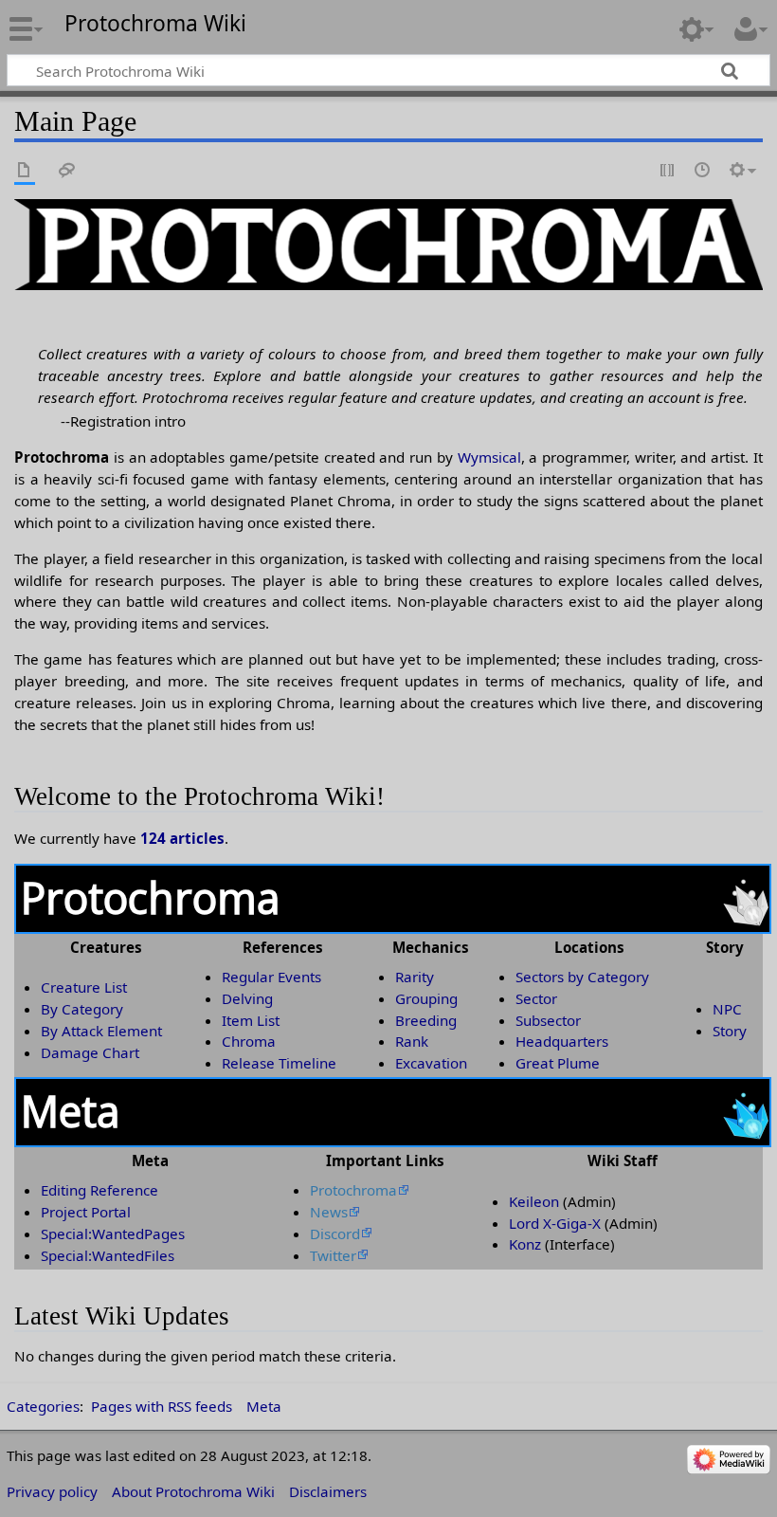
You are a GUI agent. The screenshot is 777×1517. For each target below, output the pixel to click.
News (329, 1211)
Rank (411, 1041)
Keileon (534, 1201)
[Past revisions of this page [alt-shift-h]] (703, 171)
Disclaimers (328, 1491)
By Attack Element (101, 1030)
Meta (263, 1406)
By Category (82, 1008)
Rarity (414, 976)
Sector (536, 998)
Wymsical (489, 457)
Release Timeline (279, 1062)
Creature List (84, 987)
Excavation (431, 1062)
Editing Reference (99, 1189)
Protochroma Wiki (155, 23)
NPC (727, 1008)
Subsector (548, 1020)
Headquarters (561, 1041)
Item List (251, 1020)
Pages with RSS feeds (161, 1406)
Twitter (333, 1255)
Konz (525, 1243)
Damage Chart (90, 1052)
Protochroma (353, 1189)
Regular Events (271, 976)
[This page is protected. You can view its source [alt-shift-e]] (668, 171)
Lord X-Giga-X (555, 1223)
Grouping (426, 998)
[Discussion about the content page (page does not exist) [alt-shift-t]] (67, 171)
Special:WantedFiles (107, 1255)
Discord (335, 1233)
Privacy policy (52, 1491)
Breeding (426, 1020)
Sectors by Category (582, 976)
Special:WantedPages (113, 1233)
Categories (43, 1406)
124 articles (182, 838)
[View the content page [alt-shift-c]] (24, 171)
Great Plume (557, 1062)
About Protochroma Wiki (193, 1491)
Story (730, 1030)
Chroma (249, 1041)
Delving (247, 998)
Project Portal (86, 1211)
